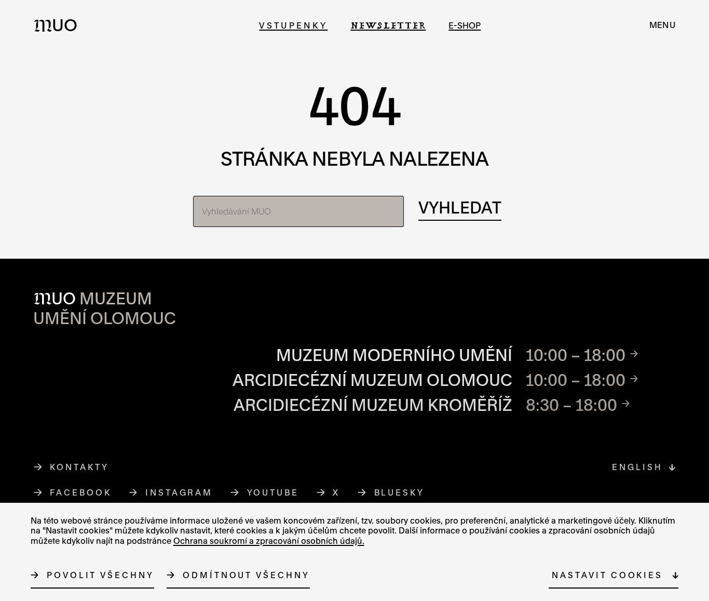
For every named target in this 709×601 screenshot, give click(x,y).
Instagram (179, 492)
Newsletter (388, 25)
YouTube (273, 492)
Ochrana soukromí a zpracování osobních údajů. (268, 540)
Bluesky (399, 492)
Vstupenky (293, 25)
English (637, 467)
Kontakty (79, 467)
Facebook (81, 492)
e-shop (464, 25)
